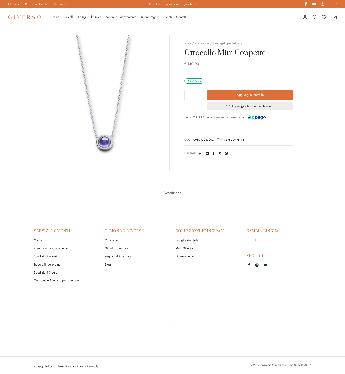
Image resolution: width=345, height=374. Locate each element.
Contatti (181, 17)
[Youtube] (313, 4)
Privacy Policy (43, 366)
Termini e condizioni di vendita (78, 366)
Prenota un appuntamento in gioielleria (172, 4)
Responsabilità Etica (37, 4)
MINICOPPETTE (234, 140)
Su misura (60, 4)
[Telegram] (207, 153)
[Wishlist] (324, 17)
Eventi (168, 17)
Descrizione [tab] (172, 192)
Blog (108, 264)
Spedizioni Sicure (45, 272)
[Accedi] (305, 17)
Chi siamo (14, 4)
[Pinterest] (226, 153)
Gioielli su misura (116, 248)
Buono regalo (150, 17)
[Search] (314, 17)
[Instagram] (322, 4)
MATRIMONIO (202, 43)
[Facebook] (305, 4)
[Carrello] (334, 17)
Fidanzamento (184, 256)
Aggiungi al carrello (250, 95)
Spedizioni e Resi (45, 256)
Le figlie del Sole (89, 17)
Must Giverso (184, 248)
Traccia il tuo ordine (47, 264)
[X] (219, 153)
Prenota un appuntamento (51, 248)
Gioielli (69, 17)
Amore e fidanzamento (121, 17)
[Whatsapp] (201, 153)
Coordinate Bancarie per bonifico (56, 280)
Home (55, 17)
